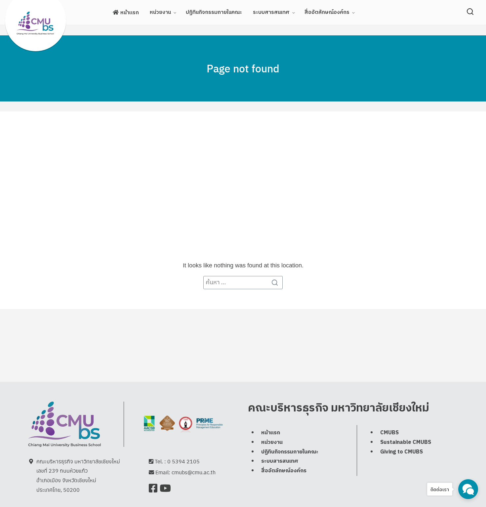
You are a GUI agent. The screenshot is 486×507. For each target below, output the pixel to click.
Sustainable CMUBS (405, 442)
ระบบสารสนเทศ (271, 12)
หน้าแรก (129, 12)
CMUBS (389, 432)
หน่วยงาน (160, 12)
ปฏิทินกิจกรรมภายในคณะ (214, 12)
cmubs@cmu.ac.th (194, 472)
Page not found (243, 68)
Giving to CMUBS (401, 452)
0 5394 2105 (183, 461)
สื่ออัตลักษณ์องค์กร (326, 12)
